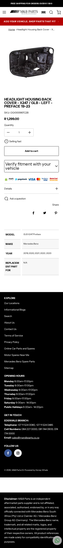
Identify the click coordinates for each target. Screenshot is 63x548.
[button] (6, 12)
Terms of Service (13, 335)
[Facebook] (8, 453)
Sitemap (8, 368)
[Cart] (57, 12)
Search (8, 316)
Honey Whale (42, 470)
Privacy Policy (11, 342)
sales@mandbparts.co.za (25, 437)
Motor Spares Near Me (16, 355)
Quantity (9, 125)
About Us (9, 322)
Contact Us (10, 329)
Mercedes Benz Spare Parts (19, 361)
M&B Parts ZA (18, 470)
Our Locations (11, 303)
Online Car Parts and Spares (19, 348)
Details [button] (8, 188)
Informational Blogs (15, 309)
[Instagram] (18, 453)
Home (11, 29)
